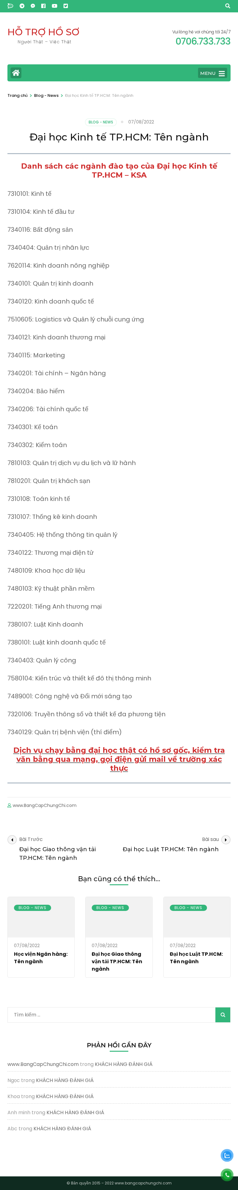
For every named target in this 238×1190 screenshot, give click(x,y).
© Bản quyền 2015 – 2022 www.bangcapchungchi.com (119, 1183)
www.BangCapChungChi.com (45, 805)
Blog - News (101, 122)
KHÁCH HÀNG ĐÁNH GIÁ (123, 1064)
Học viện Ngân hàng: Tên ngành (41, 958)
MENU (208, 73)
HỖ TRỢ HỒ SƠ (43, 32)
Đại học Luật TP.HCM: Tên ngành (196, 958)
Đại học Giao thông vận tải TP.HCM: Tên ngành (117, 961)
